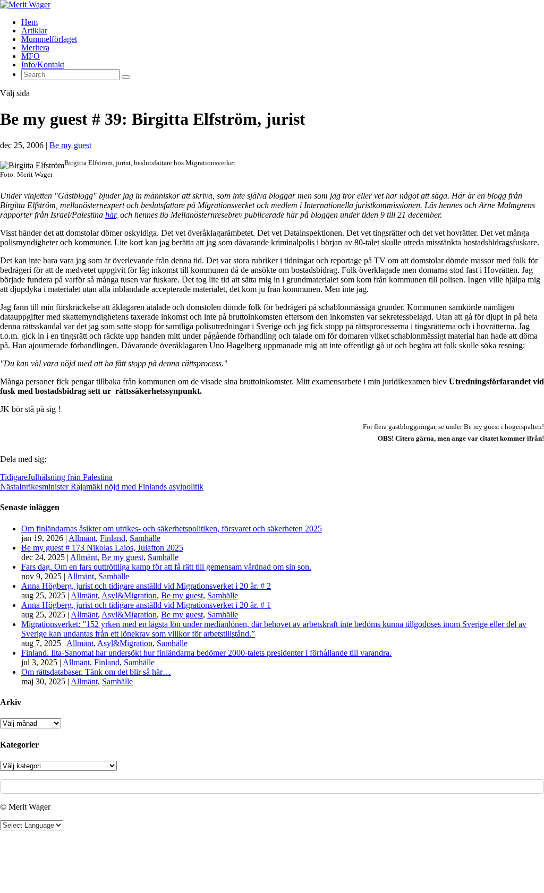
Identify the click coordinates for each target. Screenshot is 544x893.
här (110, 214)
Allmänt (82, 538)
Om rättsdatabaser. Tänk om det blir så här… (96, 671)
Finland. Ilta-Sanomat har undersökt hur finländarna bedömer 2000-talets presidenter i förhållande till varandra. (206, 652)
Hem (29, 22)
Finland (112, 538)
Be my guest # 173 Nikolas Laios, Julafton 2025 (102, 547)
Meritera (35, 47)
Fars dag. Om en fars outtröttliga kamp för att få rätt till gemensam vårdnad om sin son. (166, 566)
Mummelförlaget (49, 39)
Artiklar (34, 30)
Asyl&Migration (129, 595)
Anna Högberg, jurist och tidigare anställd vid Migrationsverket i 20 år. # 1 (146, 604)
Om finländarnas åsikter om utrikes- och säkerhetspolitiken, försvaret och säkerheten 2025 (171, 528)
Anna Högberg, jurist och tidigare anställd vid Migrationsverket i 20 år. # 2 (146, 585)
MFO (30, 56)
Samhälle (145, 538)
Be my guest (70, 145)
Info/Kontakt (42, 64)
